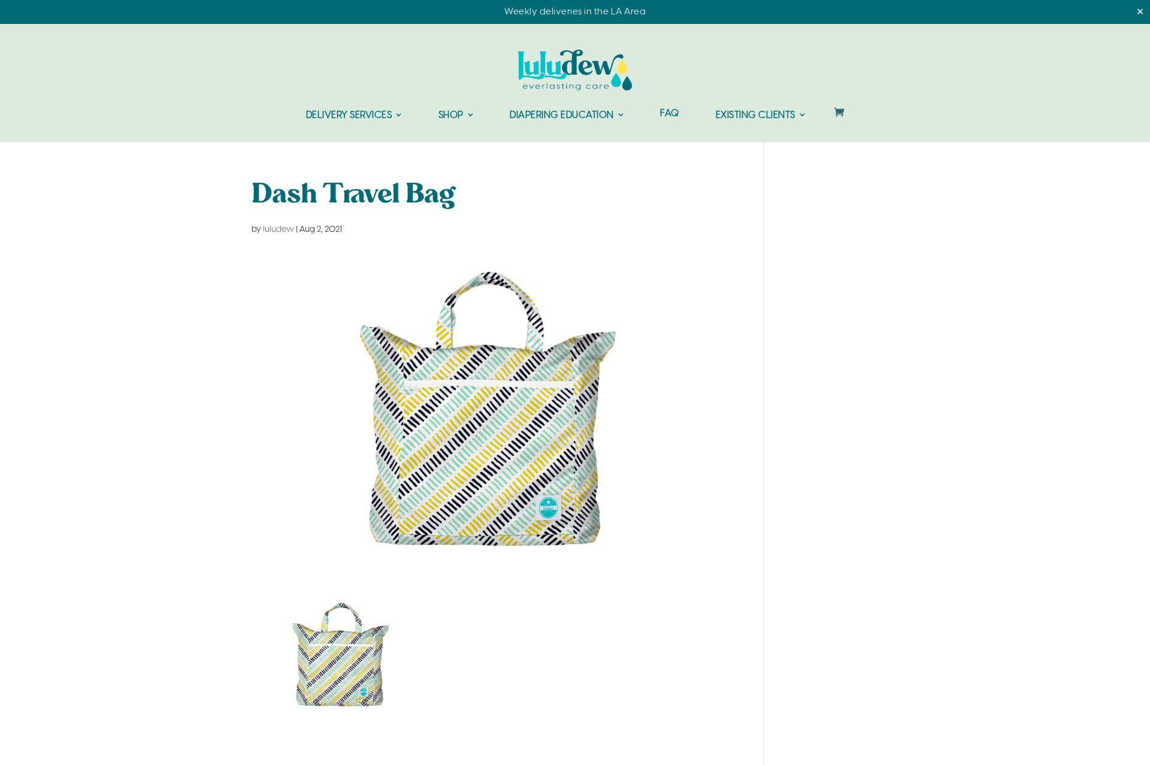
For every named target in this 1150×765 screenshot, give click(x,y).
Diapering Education (562, 115)
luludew (278, 229)
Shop (451, 115)
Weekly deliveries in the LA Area (575, 12)
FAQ (669, 114)
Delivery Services (349, 115)
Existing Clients (755, 115)
